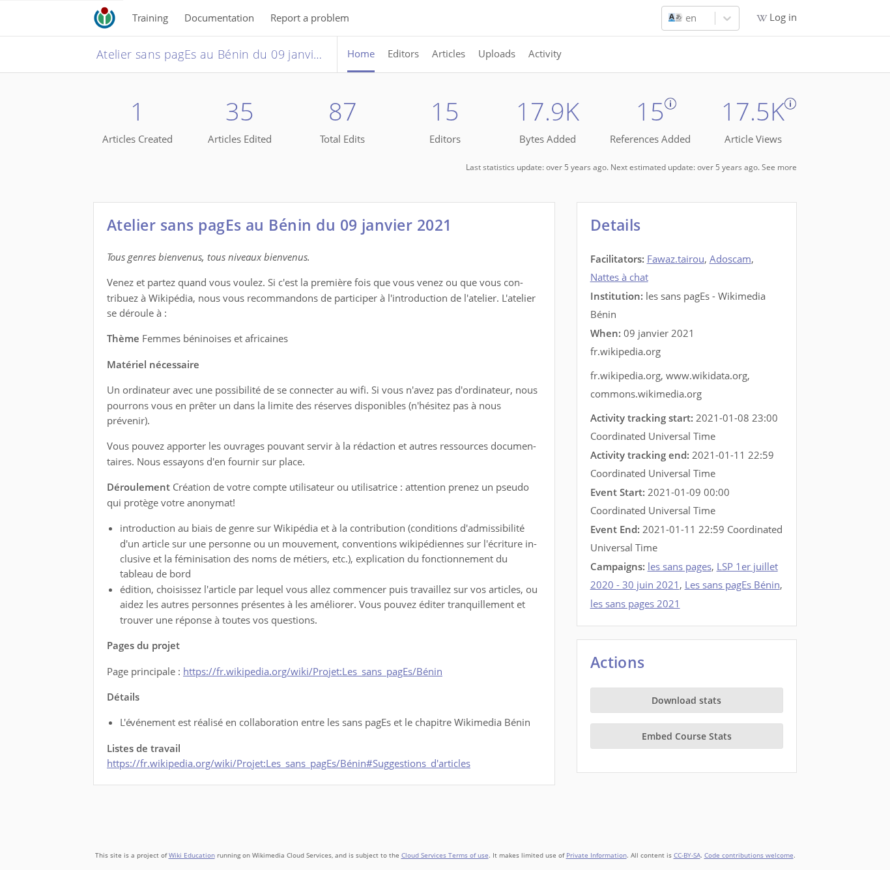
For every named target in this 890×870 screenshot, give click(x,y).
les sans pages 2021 (635, 603)
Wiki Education (192, 855)
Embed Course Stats (687, 736)
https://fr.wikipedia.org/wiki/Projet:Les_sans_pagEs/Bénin (312, 671)
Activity (545, 53)
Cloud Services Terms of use (445, 855)
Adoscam (730, 258)
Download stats (686, 700)
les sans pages (679, 566)
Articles (448, 53)
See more (779, 167)
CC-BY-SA (687, 855)
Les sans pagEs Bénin (732, 584)
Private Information (596, 855)
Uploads (496, 53)
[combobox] (669, 18)
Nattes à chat (619, 276)
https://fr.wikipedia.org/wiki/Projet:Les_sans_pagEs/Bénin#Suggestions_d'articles (288, 763)
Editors (403, 53)
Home (361, 53)
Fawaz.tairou (675, 258)
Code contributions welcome (749, 855)
